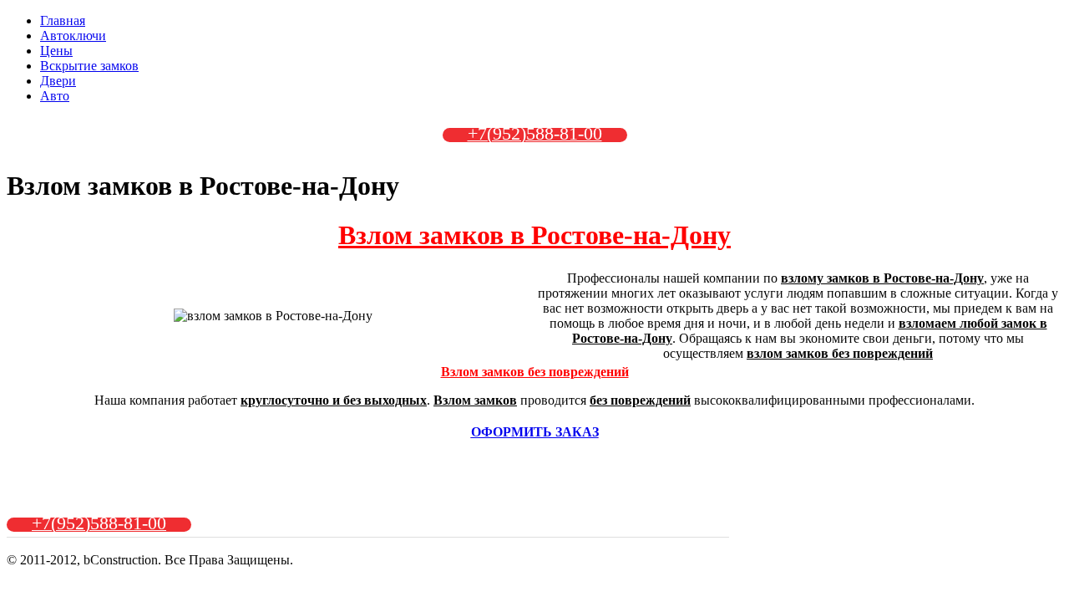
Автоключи (73, 35)
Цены (56, 50)
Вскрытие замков (89, 66)
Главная (62, 20)
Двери (58, 81)
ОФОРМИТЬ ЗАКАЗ (535, 432)
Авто (54, 96)
